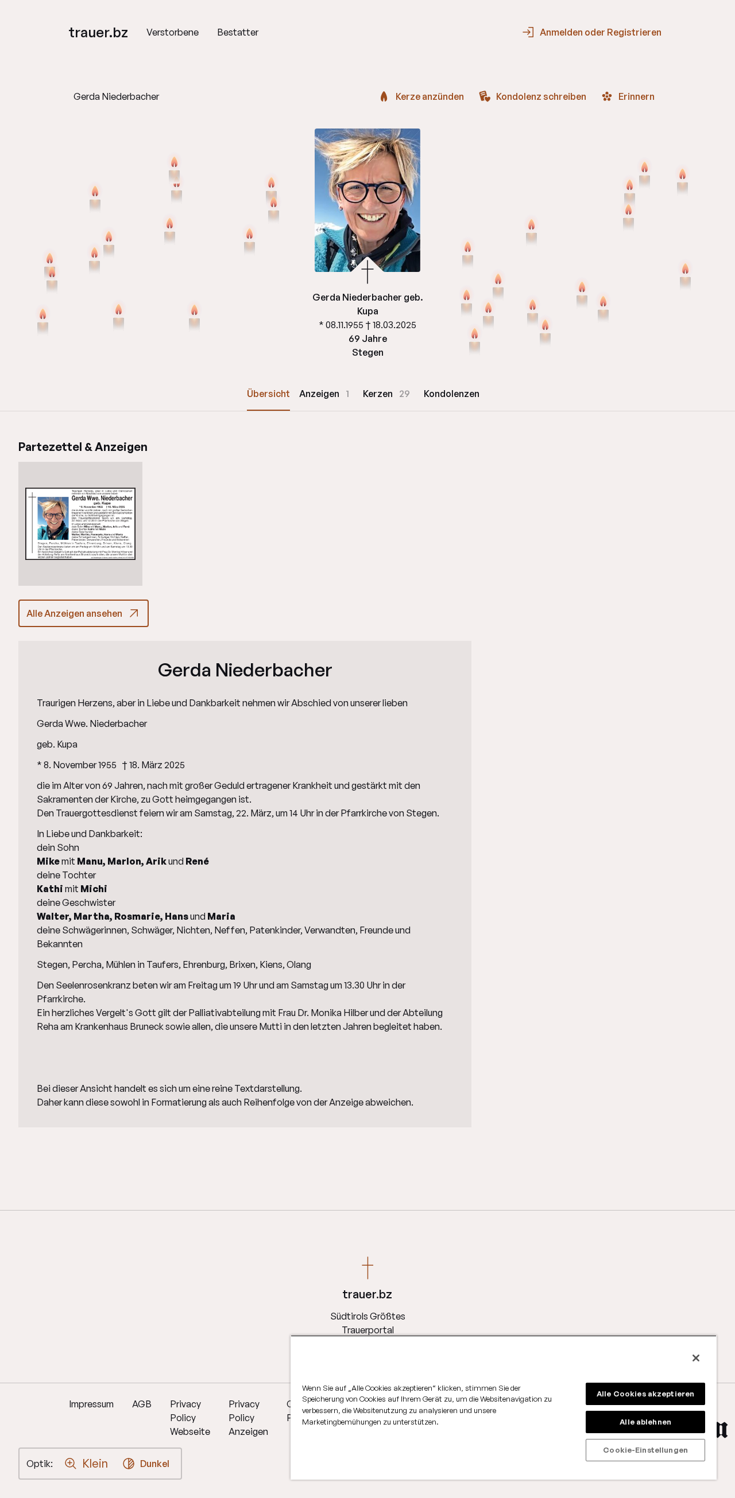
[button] (80, 524)
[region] (504, 1407)
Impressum (91, 1404)
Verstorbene (172, 32)
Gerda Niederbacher (245, 669)
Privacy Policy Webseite (190, 1417)
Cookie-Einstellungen (645, 1449)
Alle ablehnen (645, 1421)
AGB (142, 1404)
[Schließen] (696, 1358)
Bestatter (237, 32)
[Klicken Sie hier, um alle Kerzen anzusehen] (169, 230)
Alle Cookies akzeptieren (645, 1393)
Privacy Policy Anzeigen (248, 1417)
